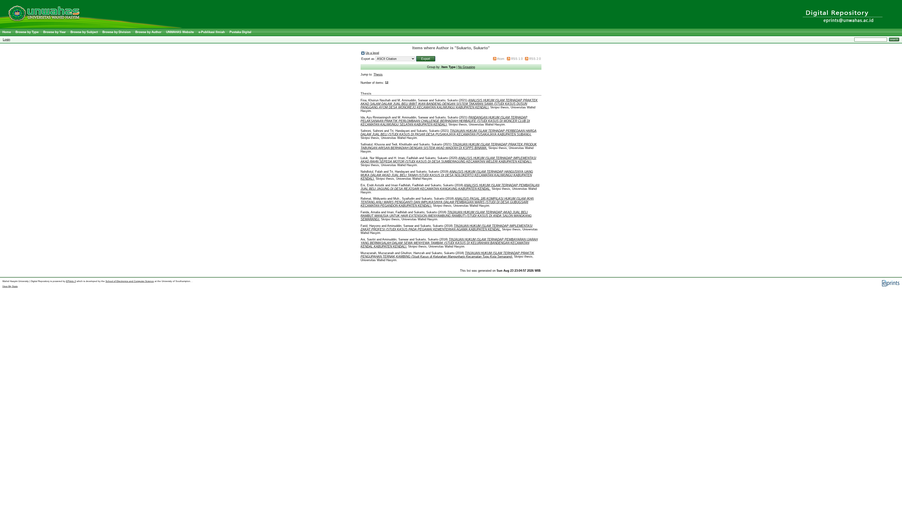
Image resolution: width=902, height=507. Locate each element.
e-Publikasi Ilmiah (211, 32)
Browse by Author (148, 32)
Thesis (378, 74)
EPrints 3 (71, 281)
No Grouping (466, 67)
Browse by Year (54, 32)
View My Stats (10, 286)
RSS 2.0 (535, 59)
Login (6, 39)
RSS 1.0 (517, 59)
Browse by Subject (84, 32)
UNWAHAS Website (180, 32)
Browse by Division (116, 32)
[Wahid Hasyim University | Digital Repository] (92, 27)
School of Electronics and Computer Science (129, 281)
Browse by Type (27, 32)
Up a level (372, 53)
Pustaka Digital (240, 32)
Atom (500, 59)
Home (6, 32)
